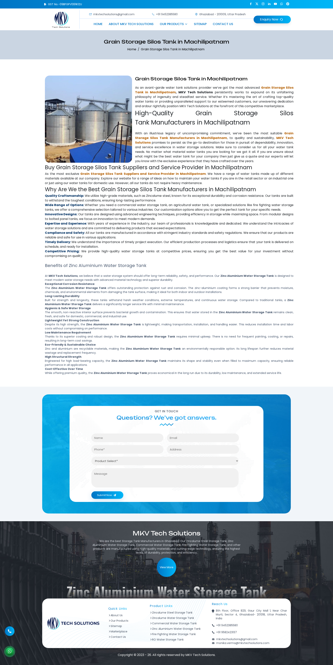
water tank (174, 87)
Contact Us (223, 24)
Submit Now (104, 495)
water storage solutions (195, 147)
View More (166, 567)
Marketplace (119, 631)
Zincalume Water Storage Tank (173, 618)
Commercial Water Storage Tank (174, 623)
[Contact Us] (9, 629)
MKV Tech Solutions (194, 106)
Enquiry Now (269, 19)
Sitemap (200, 24)
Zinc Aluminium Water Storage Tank (176, 629)
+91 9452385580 (167, 14)
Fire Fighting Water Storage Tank (174, 634)
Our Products (172, 24)
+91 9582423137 (226, 632)
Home (98, 24)
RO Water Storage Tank (168, 639)
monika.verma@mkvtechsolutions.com (242, 643)
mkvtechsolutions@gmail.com (114, 14)
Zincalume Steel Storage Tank (172, 612)
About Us (117, 615)
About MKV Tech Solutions (131, 24)
